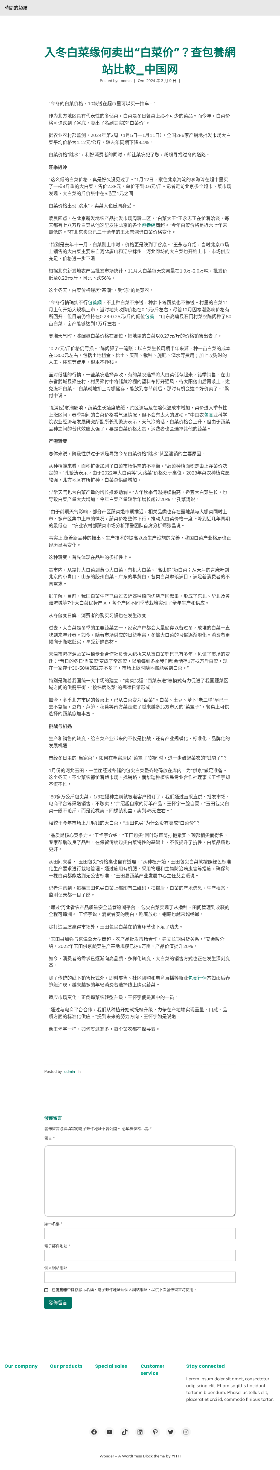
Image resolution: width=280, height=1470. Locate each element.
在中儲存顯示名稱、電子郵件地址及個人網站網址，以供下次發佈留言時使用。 (124, 1289)
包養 (149, 316)
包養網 (149, 225)
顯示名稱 (53, 1223)
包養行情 (197, 978)
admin (69, 1071)
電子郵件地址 (57, 1245)
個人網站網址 (55, 1267)
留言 (49, 1138)
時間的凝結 (16, 8)
